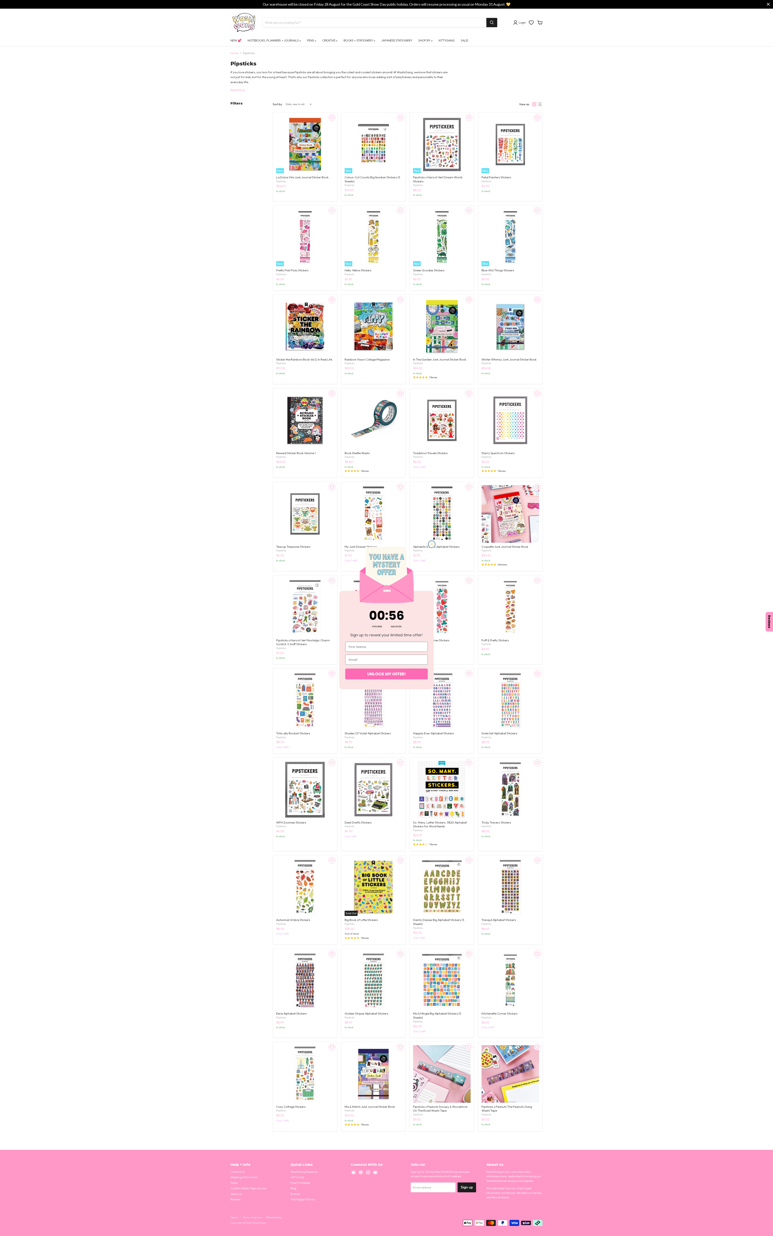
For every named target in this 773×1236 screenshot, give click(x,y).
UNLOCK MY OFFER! (386, 674)
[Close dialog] (431, 544)
